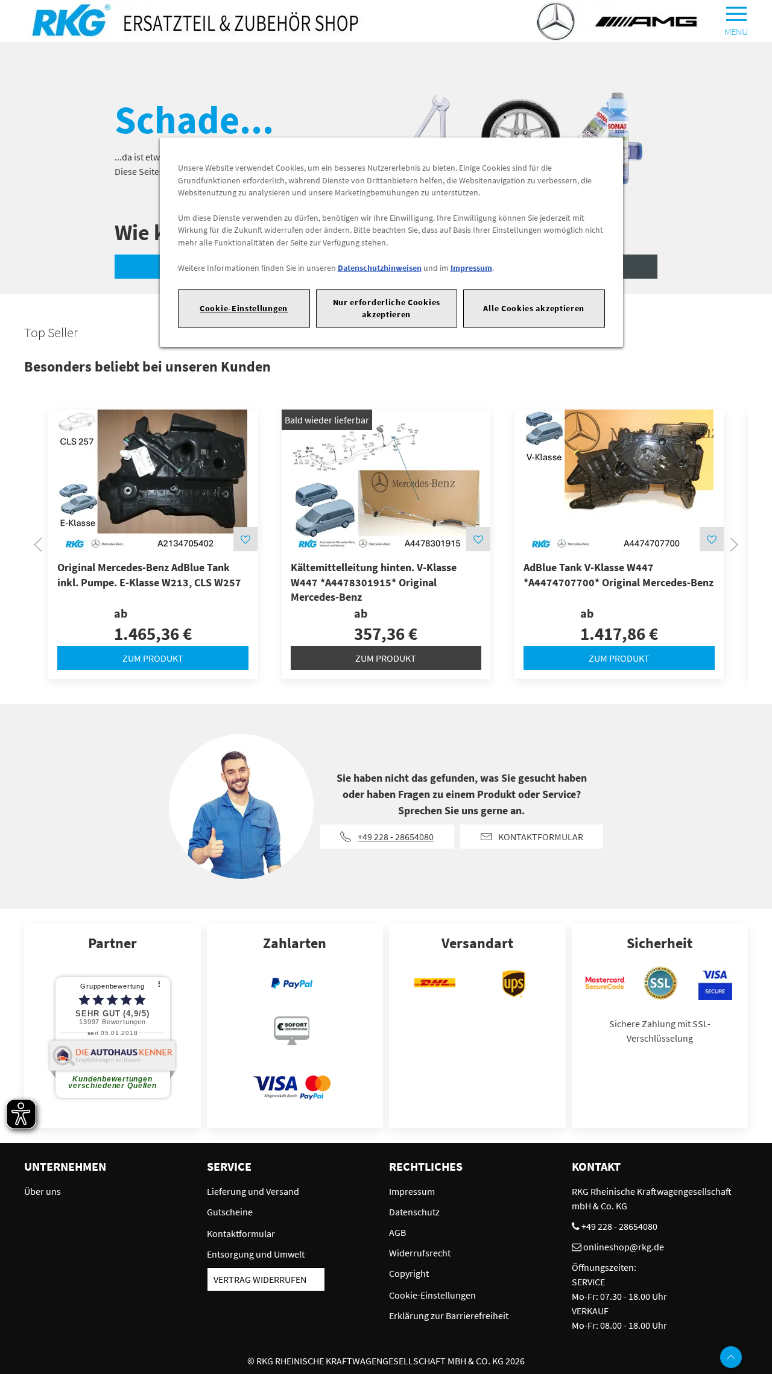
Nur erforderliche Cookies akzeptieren (386, 308)
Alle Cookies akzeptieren (533, 308)
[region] (391, 242)
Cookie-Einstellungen (244, 308)
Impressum (471, 267)
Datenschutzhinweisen (380, 267)
